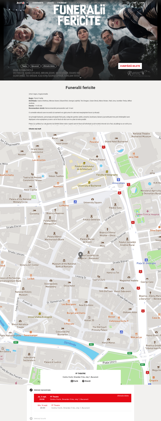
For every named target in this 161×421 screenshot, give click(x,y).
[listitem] (82, 398)
